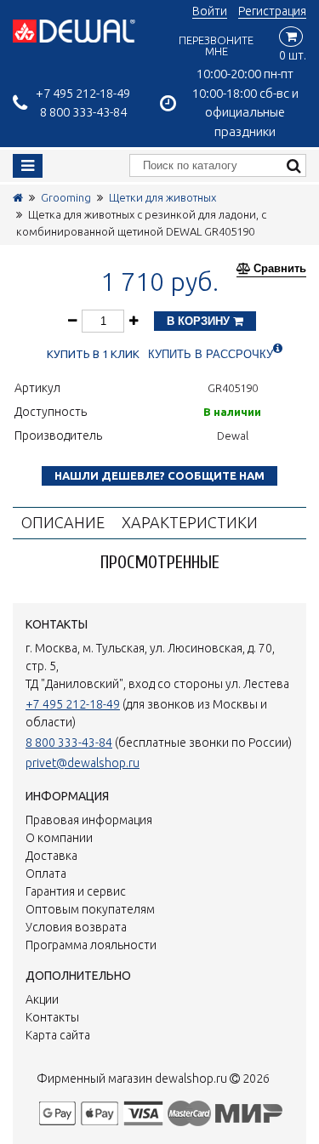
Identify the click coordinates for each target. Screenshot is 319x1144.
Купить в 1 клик (93, 354)
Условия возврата (76, 927)
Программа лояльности (91, 945)
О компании (59, 838)
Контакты (52, 1017)
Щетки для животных (162, 197)
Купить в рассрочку (210, 354)
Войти (209, 11)
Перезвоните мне (216, 45)
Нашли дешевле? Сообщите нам (159, 475)
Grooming (66, 197)
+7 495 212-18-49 (83, 93)
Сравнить (279, 269)
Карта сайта (58, 1035)
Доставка (51, 855)
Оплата (46, 873)
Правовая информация (89, 820)
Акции (42, 999)
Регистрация (272, 11)
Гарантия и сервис (76, 891)
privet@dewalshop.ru (83, 763)
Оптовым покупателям (90, 909)
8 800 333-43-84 (83, 112)
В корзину (200, 321)
